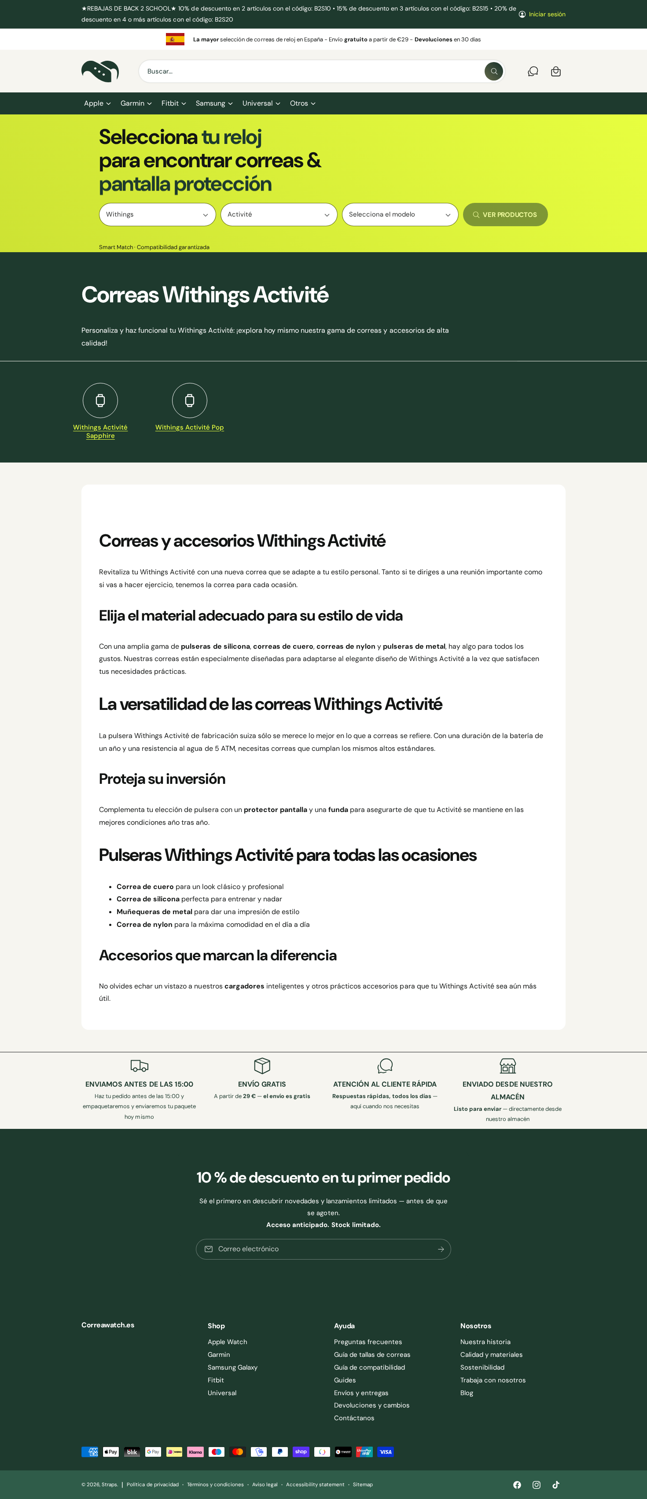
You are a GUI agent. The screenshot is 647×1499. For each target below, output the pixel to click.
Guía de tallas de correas (372, 1354)
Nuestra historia (485, 1341)
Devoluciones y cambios (372, 1405)
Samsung (210, 103)
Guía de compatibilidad (369, 1367)
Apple (93, 103)
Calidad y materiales (491, 1354)
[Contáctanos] (533, 71)
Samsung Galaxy (232, 1367)
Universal (257, 103)
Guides (345, 1380)
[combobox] (322, 71)
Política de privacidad (152, 1484)
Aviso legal (265, 1484)
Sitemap (363, 1484)
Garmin (132, 103)
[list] (323, 39)
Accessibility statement (315, 1484)
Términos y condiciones (215, 1484)
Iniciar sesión (547, 14)
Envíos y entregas (361, 1393)
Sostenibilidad (482, 1367)
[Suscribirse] (441, 1248)
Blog (466, 1393)
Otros (299, 103)
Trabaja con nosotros (493, 1380)
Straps (109, 1484)
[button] (97, 103)
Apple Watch (227, 1341)
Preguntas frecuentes (368, 1341)
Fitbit (170, 103)
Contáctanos (354, 1418)
